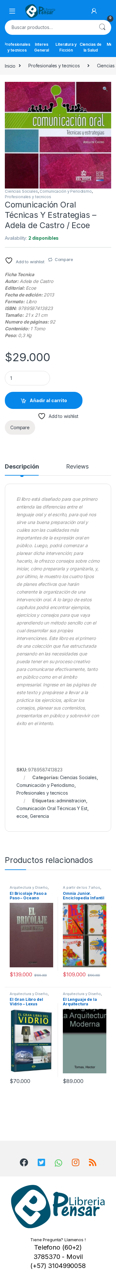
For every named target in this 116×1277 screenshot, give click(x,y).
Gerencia (39, 816)
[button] (105, 89)
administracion (71, 800)
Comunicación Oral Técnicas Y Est (51, 808)
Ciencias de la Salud (91, 47)
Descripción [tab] (22, 467)
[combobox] (49, 27)
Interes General (41, 47)
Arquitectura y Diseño (29, 887)
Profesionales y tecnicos (17, 47)
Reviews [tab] (77, 467)
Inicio (10, 65)
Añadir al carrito (48, 400)
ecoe (21, 816)
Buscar (102, 27)
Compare (64, 259)
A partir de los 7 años (81, 887)
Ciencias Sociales (21, 191)
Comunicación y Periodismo (66, 191)
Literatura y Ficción (65, 47)
